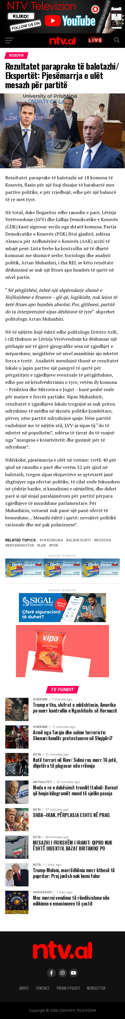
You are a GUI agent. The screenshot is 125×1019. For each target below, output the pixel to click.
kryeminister (21, 546)
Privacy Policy (68, 988)
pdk (54, 546)
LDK (42, 546)
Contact (43, 988)
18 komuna (52, 540)
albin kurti (79, 540)
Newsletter (96, 988)
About (24, 988)
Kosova (103, 540)
